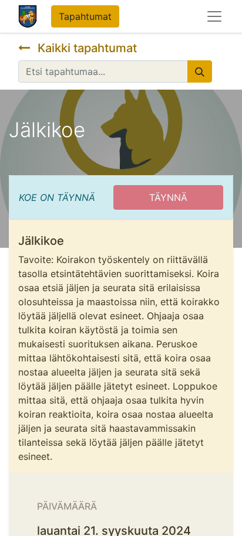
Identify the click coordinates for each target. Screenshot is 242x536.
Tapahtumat (85, 16)
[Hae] (199, 71)
